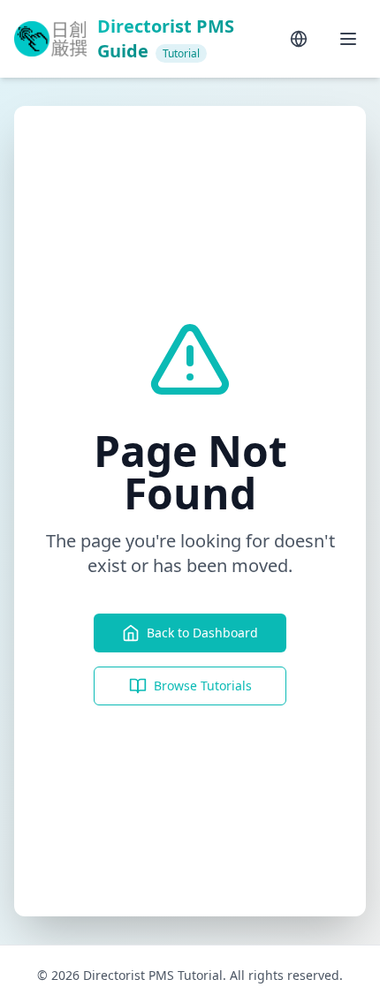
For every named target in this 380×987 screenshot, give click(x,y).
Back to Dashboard (202, 632)
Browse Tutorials (203, 685)
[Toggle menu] (348, 39)
